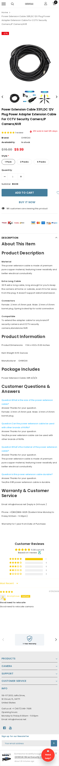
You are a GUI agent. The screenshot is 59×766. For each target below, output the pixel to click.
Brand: (5, 137)
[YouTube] (10, 727)
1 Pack (8, 161)
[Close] (56, 753)
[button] (8, 132)
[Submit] (54, 743)
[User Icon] (45, 4)
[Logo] (29, 4)
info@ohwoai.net (17, 719)
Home (5, 12)
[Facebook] (4, 727)
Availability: (8, 142)
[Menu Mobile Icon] (4, 4)
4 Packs (41, 161)
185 (8, 208)
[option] (29, 58)
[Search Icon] (12, 4)
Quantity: (7, 170)
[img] (6, 591)
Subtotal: (6, 184)
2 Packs (24, 161)
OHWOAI (25, 137)
